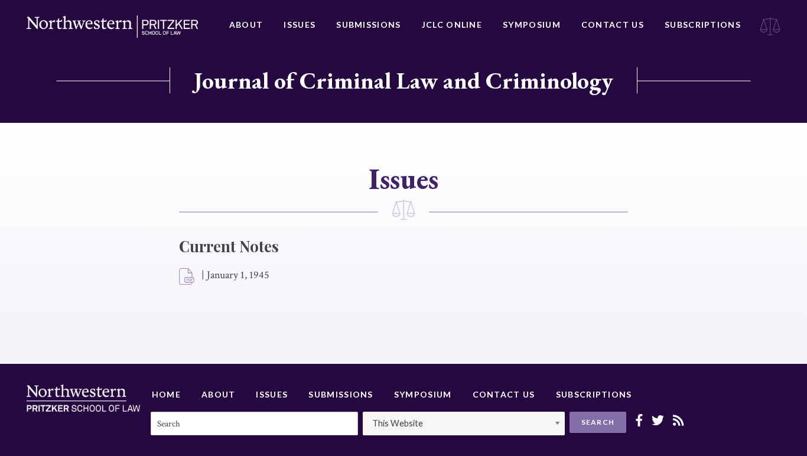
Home (166, 394)
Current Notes (229, 246)
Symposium (532, 24)
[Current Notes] (187, 277)
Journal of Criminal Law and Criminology (403, 80)
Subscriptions (703, 24)
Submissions (368, 24)
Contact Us (612, 24)
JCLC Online (452, 24)
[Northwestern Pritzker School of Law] (112, 26)
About (246, 24)
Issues (299, 24)
